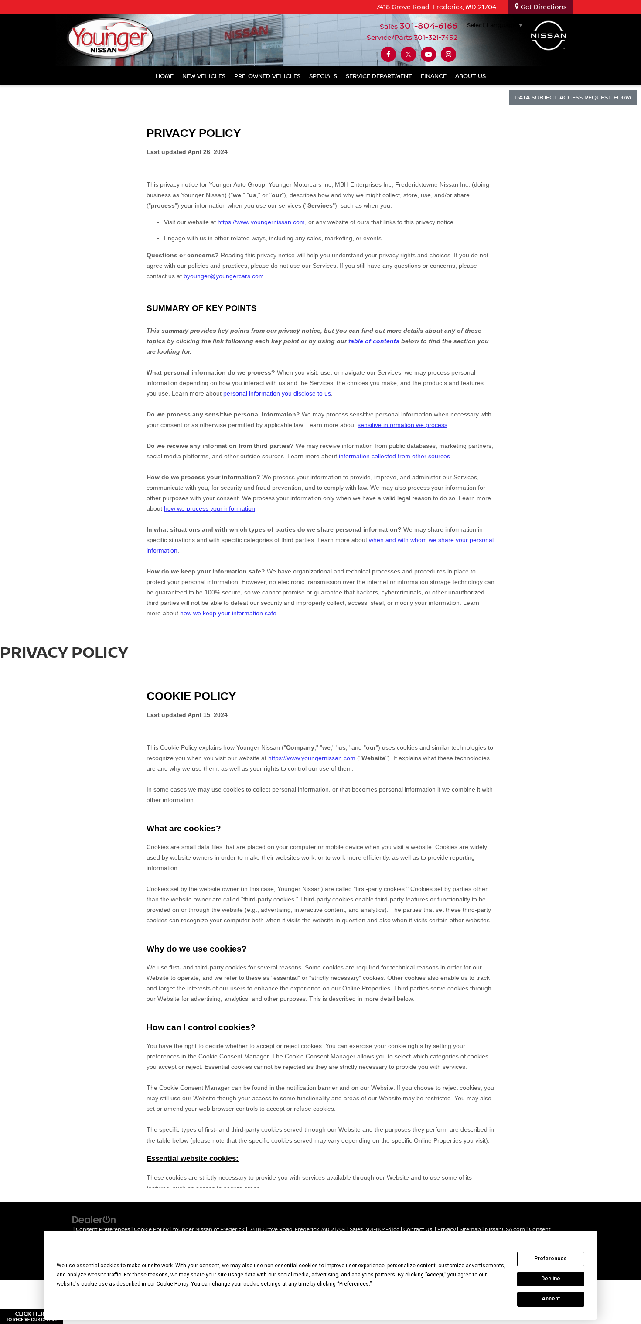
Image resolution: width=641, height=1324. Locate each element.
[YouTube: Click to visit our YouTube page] (428, 54)
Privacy (446, 1229)
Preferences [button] (354, 1284)
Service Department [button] (379, 76)
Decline (550, 1279)
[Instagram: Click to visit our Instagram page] (448, 54)
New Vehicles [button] (203, 76)
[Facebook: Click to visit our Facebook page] (388, 54)
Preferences (550, 1259)
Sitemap (470, 1229)
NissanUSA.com (505, 1229)
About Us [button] (470, 76)
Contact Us (417, 1229)
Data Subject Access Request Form (573, 97)
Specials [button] (323, 76)
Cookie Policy (151, 1229)
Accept (551, 1299)
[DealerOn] (94, 1219)
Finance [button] (434, 76)
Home (165, 76)
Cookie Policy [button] (172, 1284)
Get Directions (543, 6)
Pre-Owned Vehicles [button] (267, 76)
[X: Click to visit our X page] (408, 54)
